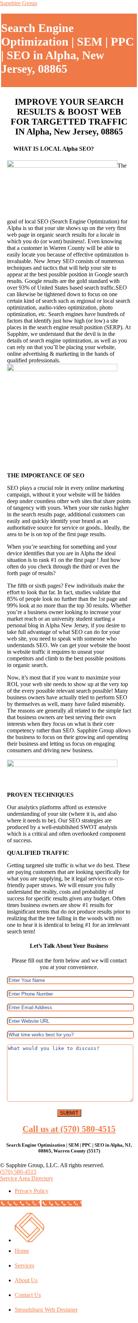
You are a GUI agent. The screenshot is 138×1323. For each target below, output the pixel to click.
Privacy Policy (32, 1191)
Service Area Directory (26, 1178)
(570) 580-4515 (18, 1172)
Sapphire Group (18, 3)
